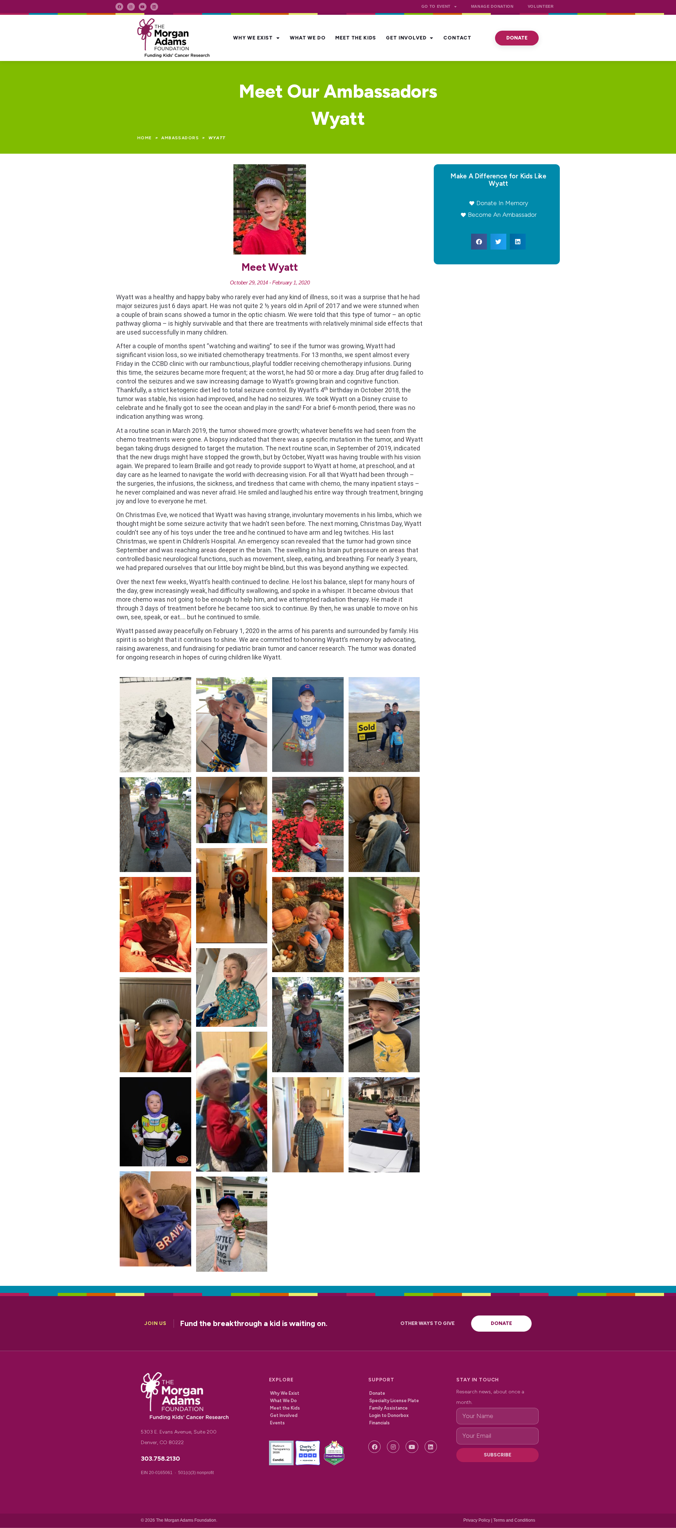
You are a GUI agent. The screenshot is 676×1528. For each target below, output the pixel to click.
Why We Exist (253, 38)
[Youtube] (142, 7)
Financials (379, 1422)
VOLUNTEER (541, 6)
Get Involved (406, 38)
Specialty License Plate (394, 1400)
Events (277, 1422)
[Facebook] (119, 7)
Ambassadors (180, 137)
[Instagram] (131, 7)
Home (144, 137)
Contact (457, 38)
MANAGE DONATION (492, 6)
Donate (377, 1393)
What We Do (307, 38)
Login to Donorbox (389, 1415)
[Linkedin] (154, 7)
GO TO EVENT (436, 6)
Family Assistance (388, 1408)
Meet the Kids (355, 38)
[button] (479, 242)
